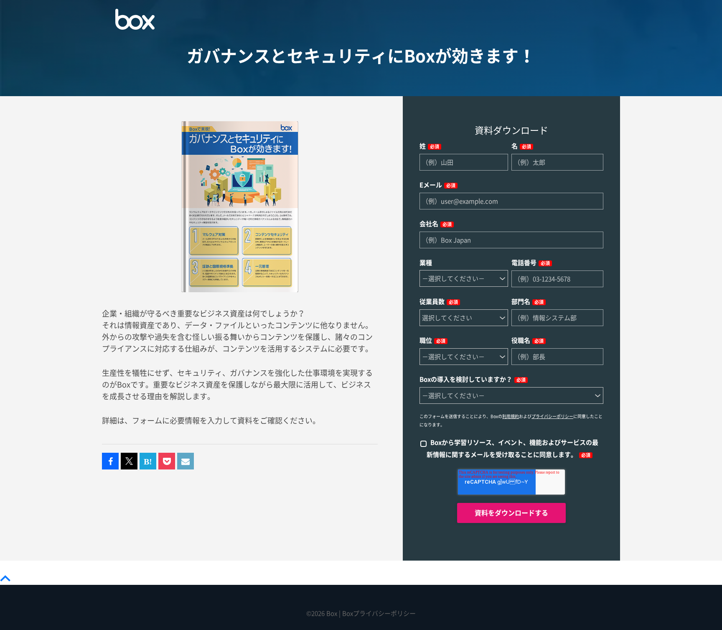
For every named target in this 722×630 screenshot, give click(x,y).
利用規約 (510, 416)
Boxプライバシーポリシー (379, 613)
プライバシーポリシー (552, 416)
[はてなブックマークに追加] (148, 461)
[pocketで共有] (167, 461)
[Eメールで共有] (185, 461)
